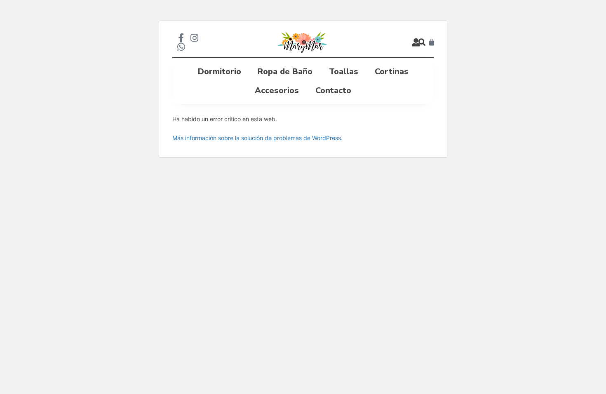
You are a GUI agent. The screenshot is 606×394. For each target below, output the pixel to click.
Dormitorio (219, 71)
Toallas (343, 71)
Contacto (333, 90)
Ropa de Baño (285, 71)
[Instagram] (194, 37)
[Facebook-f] (181, 37)
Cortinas (392, 71)
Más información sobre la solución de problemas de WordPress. (257, 137)
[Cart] (432, 42)
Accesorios (277, 90)
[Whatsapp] (181, 47)
